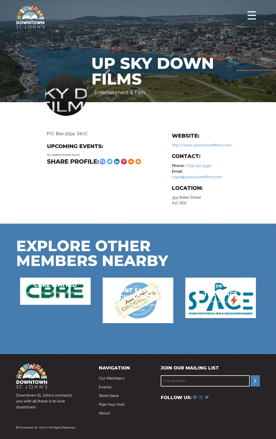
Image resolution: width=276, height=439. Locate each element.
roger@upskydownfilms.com (197, 177)
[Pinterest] (124, 161)
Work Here (109, 395)
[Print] (131, 161)
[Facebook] (102, 161)
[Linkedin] (117, 161)
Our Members (111, 378)
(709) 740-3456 (198, 165)
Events (105, 387)
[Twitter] (109, 161)
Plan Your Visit (111, 404)
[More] (138, 161)
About (104, 413)
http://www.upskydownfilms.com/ (202, 145)
